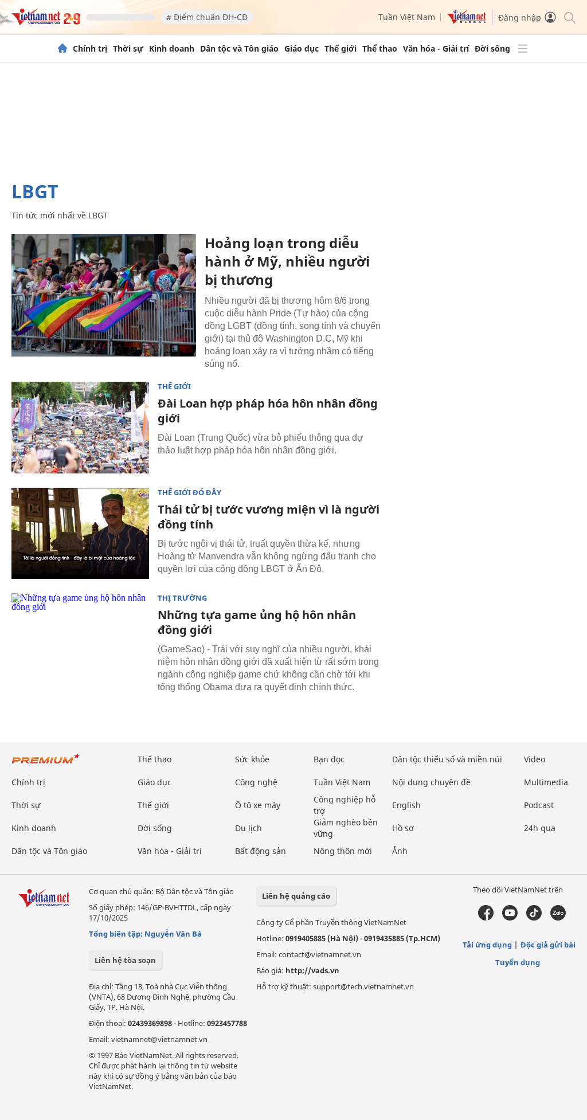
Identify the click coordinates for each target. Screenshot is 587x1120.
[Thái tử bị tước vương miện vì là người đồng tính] (80, 533)
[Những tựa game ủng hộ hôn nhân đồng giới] (80, 639)
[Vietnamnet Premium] (45, 764)
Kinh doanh (171, 49)
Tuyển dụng (517, 962)
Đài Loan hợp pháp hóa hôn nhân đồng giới (268, 410)
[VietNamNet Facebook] (486, 918)
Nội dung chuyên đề (431, 782)
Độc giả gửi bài (548, 944)
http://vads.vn (312, 970)
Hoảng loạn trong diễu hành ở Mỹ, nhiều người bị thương (287, 261)
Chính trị (90, 49)
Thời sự (128, 49)
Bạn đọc (329, 759)
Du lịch (248, 828)
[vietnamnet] (45, 22)
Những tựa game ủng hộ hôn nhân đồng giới (257, 622)
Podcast (539, 805)
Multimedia (546, 782)
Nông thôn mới (343, 850)
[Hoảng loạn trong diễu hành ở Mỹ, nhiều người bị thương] (103, 295)
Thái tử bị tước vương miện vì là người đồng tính (268, 517)
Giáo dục (301, 49)
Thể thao (379, 49)
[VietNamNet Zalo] (558, 918)
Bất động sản (260, 850)
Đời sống (492, 49)
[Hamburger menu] (523, 49)
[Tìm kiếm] (569, 17)
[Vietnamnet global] (467, 20)
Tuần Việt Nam (406, 16)
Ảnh (400, 850)
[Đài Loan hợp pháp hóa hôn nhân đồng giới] (80, 427)
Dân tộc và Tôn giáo (239, 49)
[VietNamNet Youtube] (510, 918)
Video (534, 759)
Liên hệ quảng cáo (296, 896)
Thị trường (182, 598)
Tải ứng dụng (487, 944)
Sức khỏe (252, 759)
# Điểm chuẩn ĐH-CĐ (207, 16)
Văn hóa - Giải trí (436, 49)
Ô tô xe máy (257, 805)
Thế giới (340, 49)
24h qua (539, 828)
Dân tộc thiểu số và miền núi (447, 759)
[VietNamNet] (62, 49)
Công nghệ (256, 782)
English (406, 805)
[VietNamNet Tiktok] (534, 918)
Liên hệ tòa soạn (125, 960)
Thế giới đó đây (189, 492)
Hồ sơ (403, 828)
